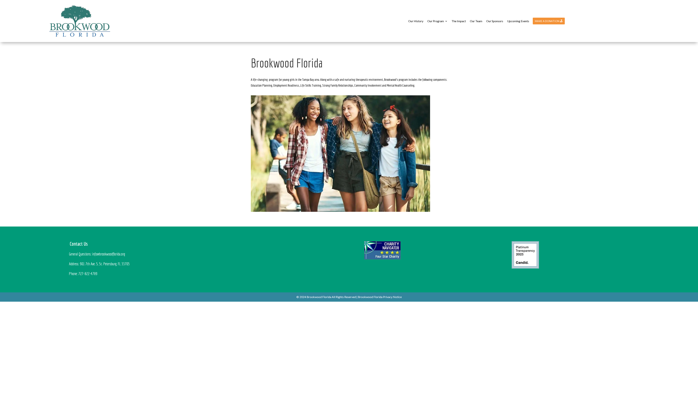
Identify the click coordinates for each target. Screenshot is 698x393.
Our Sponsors (494, 21)
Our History (415, 21)
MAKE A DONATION (547, 21)
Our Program (435, 21)
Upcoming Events (518, 21)
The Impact (459, 21)
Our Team (476, 21)
